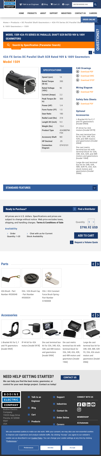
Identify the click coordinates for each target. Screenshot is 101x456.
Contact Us (80, 13)
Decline (50, 448)
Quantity (80, 222)
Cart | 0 (56, 4)
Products (32, 13)
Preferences (28, 448)
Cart (34, 414)
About (43, 13)
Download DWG (87, 76)
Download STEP (87, 80)
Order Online (89, 19)
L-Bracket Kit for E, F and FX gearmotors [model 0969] (85, 121)
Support (54, 13)
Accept (72, 448)
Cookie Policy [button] (36, 438)
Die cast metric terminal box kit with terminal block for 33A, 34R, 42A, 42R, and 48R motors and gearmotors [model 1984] (87, 152)
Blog (46, 4)
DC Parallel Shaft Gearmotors (36, 23)
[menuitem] (21, 13)
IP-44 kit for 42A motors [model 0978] (85, 129)
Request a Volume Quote (86, 242)
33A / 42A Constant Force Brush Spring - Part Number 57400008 (51, 290)
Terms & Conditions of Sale (50, 222)
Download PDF (87, 71)
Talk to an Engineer (30, 4)
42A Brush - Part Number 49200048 (9, 287)
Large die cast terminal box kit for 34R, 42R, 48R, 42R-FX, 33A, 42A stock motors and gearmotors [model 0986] (86, 167)
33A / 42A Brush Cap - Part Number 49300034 (31, 289)
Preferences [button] (11, 441)
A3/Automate (82, 423)
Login (66, 4)
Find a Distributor (86, 209)
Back (95, 52)
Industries (66, 13)
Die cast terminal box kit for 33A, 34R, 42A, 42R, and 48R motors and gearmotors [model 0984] (86, 138)
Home (21, 13)
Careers (93, 13)
